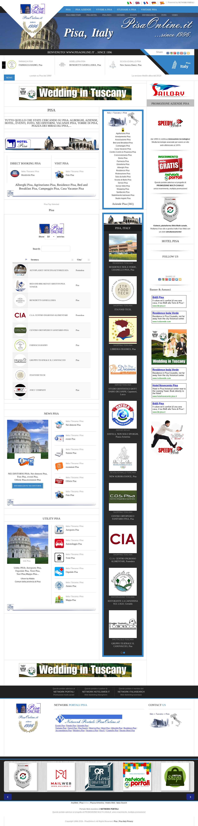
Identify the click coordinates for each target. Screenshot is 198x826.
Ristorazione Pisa (122, 174)
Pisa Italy (122, 821)
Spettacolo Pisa (122, 192)
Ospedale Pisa (72, 572)
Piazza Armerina (97, 803)
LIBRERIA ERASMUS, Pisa (123, 349)
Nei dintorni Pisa (73, 425)
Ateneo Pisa (71, 586)
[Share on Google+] (174, 53)
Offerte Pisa (71, 481)
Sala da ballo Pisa (123, 177)
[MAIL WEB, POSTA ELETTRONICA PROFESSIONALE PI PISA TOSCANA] (23, 777)
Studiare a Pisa (126, 9)
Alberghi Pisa (123, 167)
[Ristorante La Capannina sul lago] (123, 581)
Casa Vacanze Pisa (72, 188)
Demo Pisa (122, 158)
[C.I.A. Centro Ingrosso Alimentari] (123, 539)
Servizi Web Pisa (123, 186)
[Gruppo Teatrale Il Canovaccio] (123, 624)
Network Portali (186, 2)
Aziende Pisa (119, 203)
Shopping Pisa (123, 189)
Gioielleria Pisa (122, 164)
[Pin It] (181, 53)
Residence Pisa (66, 184)
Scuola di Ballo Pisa (122, 180)
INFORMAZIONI (149, 15)
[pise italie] (145, 3)
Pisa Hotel (91, 15)
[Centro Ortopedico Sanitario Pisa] (123, 497)
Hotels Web (110, 803)
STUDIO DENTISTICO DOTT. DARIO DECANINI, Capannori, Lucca (122, 392)
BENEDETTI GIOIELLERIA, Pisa (85, 65)
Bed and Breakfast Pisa (123, 143)
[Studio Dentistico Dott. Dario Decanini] (123, 369)
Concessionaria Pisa (123, 155)
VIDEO (175, 15)
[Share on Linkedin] (178, 53)
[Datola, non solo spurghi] (123, 414)
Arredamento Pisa (122, 137)
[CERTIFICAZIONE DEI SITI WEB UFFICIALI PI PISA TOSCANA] (175, 777)
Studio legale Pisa (123, 198)
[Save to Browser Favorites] (188, 53)
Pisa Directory (73, 15)
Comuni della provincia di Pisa (28, 582)
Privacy (130, 821)
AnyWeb (74, 803)
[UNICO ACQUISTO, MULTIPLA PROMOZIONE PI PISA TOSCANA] (99, 777)
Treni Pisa (70, 558)
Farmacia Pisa (123, 161)
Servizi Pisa (123, 183)
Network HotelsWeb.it (96, 691)
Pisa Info (106, 15)
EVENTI (133, 15)
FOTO (163, 15)
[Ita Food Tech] (123, 290)
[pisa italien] (153, 3)
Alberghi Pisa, (24, 184)
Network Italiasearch (131, 691)
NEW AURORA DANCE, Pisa (122, 476)
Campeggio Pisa (49, 188)
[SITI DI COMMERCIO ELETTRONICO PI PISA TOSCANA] (137, 777)
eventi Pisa (70, 439)
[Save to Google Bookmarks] (171, 53)
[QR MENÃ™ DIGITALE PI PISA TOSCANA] (61, 777)
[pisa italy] (137, 3)
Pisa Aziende (83, 9)
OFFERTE (121, 15)
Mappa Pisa (71, 600)
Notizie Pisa (71, 453)
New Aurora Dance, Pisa (130, 65)
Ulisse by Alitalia (27, 579)
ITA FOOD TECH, (122, 309)
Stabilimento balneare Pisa (123, 195)
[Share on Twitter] (185, 53)
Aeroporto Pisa (72, 530)
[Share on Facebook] (168, 53)
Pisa (68, 9)
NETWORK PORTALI (109, 809)
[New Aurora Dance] (123, 457)
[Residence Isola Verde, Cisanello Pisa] (123, 247)
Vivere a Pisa (104, 9)
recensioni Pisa (72, 467)
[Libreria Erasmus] (123, 330)
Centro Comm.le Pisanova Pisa (123, 152)
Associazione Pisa (123, 140)
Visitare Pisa (149, 9)
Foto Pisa (70, 495)
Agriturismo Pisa (44, 184)
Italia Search (121, 803)
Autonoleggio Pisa (74, 544)
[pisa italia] (129, 3)
